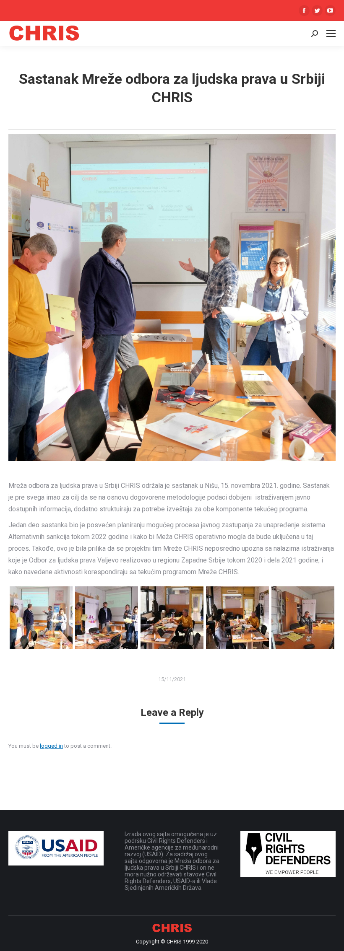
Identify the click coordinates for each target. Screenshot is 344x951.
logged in (51, 746)
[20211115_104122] (302, 617)
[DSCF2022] (41, 617)
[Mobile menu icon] (331, 33)
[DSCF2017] (172, 617)
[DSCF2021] (106, 617)
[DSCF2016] (237, 617)
